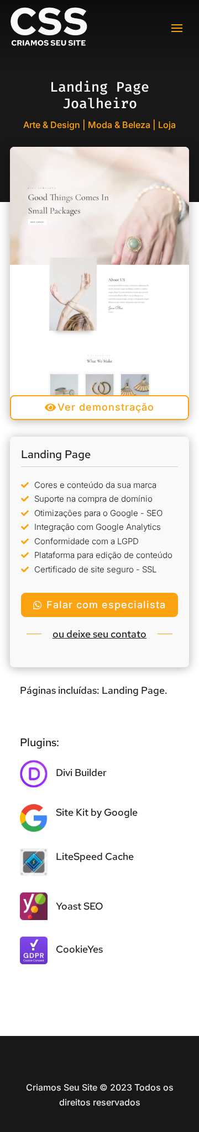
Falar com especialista (106, 604)
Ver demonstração (105, 407)
